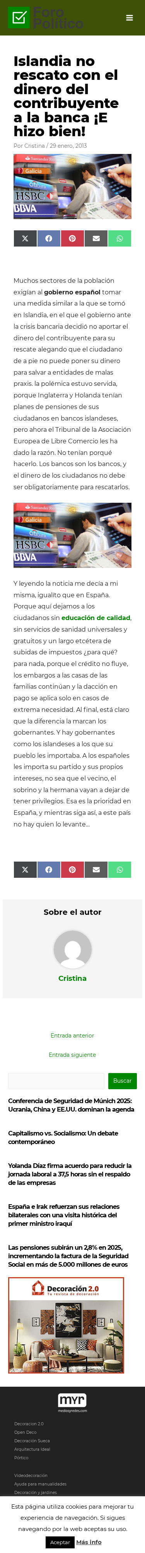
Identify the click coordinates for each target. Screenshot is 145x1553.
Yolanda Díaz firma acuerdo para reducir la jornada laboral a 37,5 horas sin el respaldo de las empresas (69, 1174)
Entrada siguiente (72, 1055)
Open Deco (25, 1432)
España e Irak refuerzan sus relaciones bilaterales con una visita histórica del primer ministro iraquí (63, 1215)
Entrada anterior (72, 1036)
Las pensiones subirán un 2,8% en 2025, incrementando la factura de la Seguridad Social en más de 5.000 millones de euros (68, 1256)
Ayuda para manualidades (40, 1484)
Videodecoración (31, 1475)
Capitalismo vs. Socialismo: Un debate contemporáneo (63, 1138)
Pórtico (21, 1457)
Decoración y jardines (35, 1492)
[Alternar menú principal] (130, 18)
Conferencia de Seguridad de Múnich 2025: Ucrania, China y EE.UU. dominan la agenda (71, 1105)
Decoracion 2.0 (29, 1423)
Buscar (122, 1081)
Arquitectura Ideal (32, 1449)
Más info (89, 1542)
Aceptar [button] (60, 1542)
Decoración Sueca (32, 1440)
